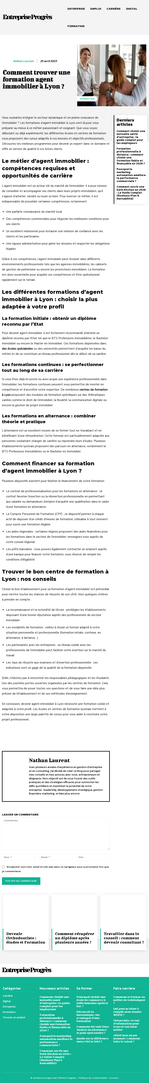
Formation (87, 98)
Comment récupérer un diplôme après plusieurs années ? (74, 937)
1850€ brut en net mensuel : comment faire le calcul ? (126, 1038)
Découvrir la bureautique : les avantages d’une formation (88, 1016)
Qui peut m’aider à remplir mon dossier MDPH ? (127, 1011)
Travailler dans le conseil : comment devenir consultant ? (124, 937)
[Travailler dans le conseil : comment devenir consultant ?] (123, 911)
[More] (122, 734)
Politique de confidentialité (93, 1077)
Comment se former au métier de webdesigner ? (129, 1000)
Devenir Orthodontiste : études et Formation (25, 937)
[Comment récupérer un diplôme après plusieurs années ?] (75, 911)
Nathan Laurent (23, 61)
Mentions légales (67, 1077)
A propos (114, 1077)
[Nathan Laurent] (7, 61)
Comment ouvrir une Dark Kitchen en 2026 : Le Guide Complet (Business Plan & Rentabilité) (131, 193)
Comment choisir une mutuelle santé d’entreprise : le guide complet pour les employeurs (131, 137)
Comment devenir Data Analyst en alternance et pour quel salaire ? (92, 1029)
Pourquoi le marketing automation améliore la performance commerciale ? (131, 175)
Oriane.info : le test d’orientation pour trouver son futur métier (126, 1025)
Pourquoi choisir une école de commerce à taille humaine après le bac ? (92, 1001)
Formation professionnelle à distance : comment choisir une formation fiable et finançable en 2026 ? (131, 156)
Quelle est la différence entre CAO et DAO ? (92, 1040)
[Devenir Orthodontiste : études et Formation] (26, 911)
